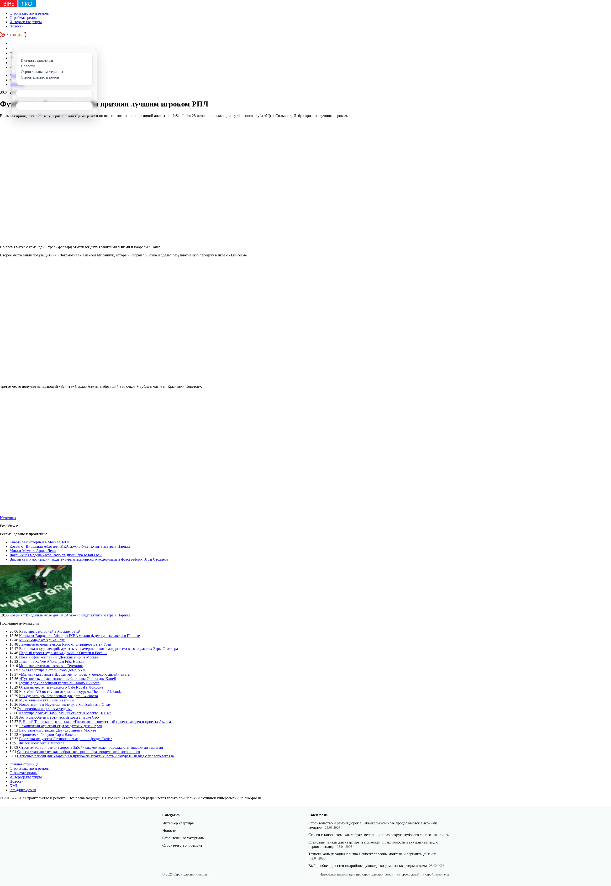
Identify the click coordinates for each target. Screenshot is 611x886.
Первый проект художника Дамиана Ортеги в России (63, 653)
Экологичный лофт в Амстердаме (44, 709)
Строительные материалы (183, 838)
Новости (17, 26)
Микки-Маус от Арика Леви (33, 551)
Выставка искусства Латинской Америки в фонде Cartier (65, 739)
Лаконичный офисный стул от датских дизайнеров (60, 726)
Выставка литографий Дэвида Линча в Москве (57, 730)
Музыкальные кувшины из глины (46, 700)
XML (14, 786)
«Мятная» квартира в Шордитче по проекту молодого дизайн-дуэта (74, 674)
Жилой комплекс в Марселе (41, 743)
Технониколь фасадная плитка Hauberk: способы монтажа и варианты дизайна (372, 854)
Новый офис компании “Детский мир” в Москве (59, 657)
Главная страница (24, 764)
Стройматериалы (23, 18)
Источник (8, 518)
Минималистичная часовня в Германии (51, 666)
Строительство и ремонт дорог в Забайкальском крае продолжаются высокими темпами (91, 747)
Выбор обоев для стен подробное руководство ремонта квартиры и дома (367, 866)
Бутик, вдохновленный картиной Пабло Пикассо (59, 683)
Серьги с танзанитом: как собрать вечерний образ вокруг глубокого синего (78, 752)
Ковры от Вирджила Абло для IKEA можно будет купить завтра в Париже (70, 546)
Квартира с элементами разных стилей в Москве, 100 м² (65, 713)
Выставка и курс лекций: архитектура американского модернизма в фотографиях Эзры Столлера (89, 559)
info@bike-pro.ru (23, 790)
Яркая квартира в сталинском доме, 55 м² (52, 670)
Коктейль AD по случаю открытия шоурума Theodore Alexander (71, 692)
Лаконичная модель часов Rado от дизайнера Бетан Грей (56, 555)
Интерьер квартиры (26, 22)
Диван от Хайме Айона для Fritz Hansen (51, 661)
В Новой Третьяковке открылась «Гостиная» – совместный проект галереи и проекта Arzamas (95, 722)
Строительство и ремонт (30, 13)
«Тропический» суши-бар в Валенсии (50, 734)
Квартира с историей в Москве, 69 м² (40, 542)
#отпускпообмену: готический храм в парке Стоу (59, 717)
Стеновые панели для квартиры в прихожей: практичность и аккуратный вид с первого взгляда (95, 756)
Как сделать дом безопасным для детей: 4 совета (58, 696)
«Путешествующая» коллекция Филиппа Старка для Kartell (67, 679)
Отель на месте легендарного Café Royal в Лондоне (61, 687)
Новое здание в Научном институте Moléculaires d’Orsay (65, 704)
